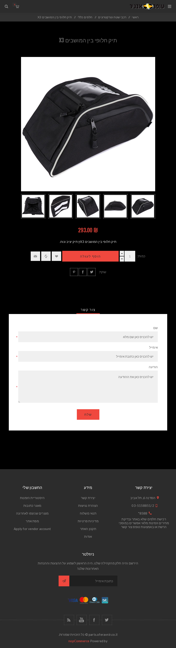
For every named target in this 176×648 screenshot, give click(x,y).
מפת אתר (32, 521)
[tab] (88, 309)
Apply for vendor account (32, 529)
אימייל (153, 347)
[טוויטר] (107, 620)
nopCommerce (78, 641)
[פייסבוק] (94, 620)
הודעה (153, 367)
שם (155, 328)
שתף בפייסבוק (83, 272)
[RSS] (69, 620)
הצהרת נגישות (88, 505)
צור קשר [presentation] (88, 310)
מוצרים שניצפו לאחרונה (32, 513)
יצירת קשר (88, 498)
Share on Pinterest (74, 272)
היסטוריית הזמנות (32, 498)
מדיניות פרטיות (88, 521)
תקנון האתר (88, 529)
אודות (88, 536)
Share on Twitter (92, 272)
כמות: (141, 256)
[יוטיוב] (82, 620)
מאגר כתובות (32, 505)
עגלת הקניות (14, 4)
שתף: (102, 272)
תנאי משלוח (88, 513)
